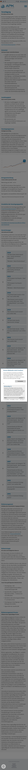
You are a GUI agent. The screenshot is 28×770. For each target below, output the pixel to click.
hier (19, 378)
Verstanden (20, 381)
